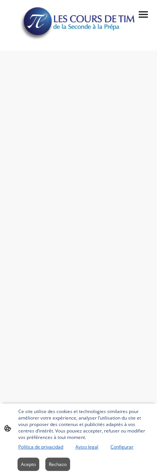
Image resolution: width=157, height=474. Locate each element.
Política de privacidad (40, 447)
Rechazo (58, 464)
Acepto (28, 464)
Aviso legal (86, 447)
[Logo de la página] (79, 22)
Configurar (122, 447)
